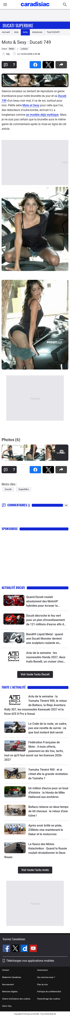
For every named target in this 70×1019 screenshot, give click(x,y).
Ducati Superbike (18, 25)
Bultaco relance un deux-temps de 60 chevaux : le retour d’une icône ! (48, 811)
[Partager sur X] (49, 63)
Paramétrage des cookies (48, 999)
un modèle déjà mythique (42, 114)
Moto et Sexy (30, 105)
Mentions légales (10, 991)
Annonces (37, 32)
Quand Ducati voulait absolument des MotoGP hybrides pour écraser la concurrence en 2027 (42, 601)
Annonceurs (42, 970)
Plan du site (42, 984)
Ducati (8, 489)
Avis (16, 32)
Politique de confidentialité (49, 991)
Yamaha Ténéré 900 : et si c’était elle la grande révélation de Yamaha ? (48, 774)
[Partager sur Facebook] (36, 63)
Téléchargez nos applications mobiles (30, 960)
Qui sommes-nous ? (46, 977)
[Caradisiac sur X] (16, 949)
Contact (5, 970)
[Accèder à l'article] (13, 600)
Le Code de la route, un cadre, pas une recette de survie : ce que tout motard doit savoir (47, 728)
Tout (53, 32)
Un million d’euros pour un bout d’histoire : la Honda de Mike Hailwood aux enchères (48, 793)
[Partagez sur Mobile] (61, 63)
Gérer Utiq (6, 1006)
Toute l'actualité (14, 687)
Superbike (23, 489)
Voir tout (61, 453)
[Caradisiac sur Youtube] (33, 949)
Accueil (6, 32)
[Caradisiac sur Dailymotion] (25, 949)
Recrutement (8, 984)
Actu (25, 32)
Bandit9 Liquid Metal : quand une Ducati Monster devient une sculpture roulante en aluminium (44, 639)
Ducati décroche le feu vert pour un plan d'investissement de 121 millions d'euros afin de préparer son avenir (46, 620)
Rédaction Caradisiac (11, 977)
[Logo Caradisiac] (35, 7)
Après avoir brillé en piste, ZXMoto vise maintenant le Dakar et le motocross (45, 830)
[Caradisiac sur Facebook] (7, 949)
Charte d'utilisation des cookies (16, 999)
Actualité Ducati (13, 587)
